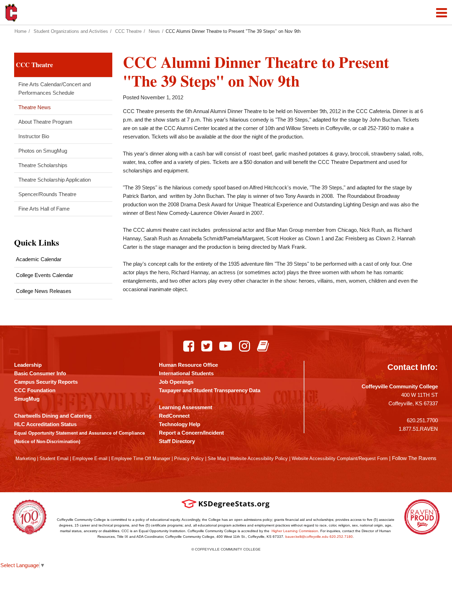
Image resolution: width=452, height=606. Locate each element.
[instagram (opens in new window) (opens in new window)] (244, 346)
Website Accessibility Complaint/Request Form (340, 458)
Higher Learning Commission (295, 531)
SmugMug (27, 399)
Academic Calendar (38, 259)
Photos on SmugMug (42, 151)
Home (20, 31)
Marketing (26, 458)
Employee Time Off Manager (140, 458)
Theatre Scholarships (42, 165)
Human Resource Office (188, 365)
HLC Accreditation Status (45, 424)
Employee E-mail (89, 458)
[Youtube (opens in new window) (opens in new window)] (225, 346)
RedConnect (174, 416)
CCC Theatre (128, 31)
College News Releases (43, 291)
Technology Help (179, 424)
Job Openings (176, 382)
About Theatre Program (45, 122)
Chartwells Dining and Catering (52, 416)
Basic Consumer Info (40, 373)
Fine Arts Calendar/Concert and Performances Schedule (54, 88)
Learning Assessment (185, 407)
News (154, 31)
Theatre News (34, 107)
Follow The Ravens (414, 458)
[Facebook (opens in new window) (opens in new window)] (188, 346)
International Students (186, 373)
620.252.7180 (341, 537)
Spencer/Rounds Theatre (47, 194)
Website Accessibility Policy (259, 458)
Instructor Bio (33, 136)
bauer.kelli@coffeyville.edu (306, 537)
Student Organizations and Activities (71, 31)
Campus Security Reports (46, 382)
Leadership (28, 365)
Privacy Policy (189, 458)
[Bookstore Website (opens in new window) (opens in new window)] (263, 346)
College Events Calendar (44, 275)
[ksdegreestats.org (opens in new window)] (226, 503)
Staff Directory (177, 441)
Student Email (54, 458)
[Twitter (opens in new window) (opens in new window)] (206, 346)
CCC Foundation (34, 390)
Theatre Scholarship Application (54, 180)
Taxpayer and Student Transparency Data (209, 390)
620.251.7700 (422, 420)
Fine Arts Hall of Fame (44, 209)
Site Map (217, 458)
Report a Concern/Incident (191, 433)
